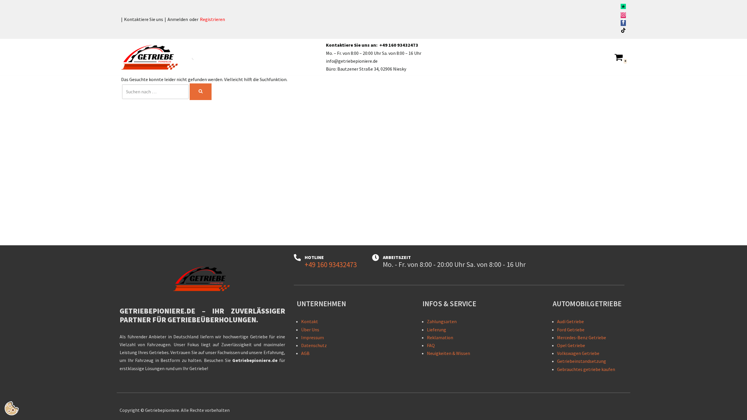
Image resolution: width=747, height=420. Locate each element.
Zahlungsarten (442, 321)
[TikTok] (623, 31)
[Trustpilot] (623, 7)
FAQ (431, 345)
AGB (305, 353)
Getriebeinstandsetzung (581, 361)
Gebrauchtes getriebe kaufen (586, 369)
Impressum (312, 337)
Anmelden (177, 19)
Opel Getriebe (571, 345)
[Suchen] (201, 91)
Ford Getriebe (570, 329)
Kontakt (309, 321)
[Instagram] (623, 15)
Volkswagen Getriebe (578, 353)
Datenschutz (314, 345)
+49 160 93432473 (398, 45)
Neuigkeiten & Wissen (448, 353)
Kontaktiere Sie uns (143, 19)
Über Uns (310, 329)
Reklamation (440, 337)
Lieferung (436, 329)
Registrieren (212, 19)
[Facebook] (623, 23)
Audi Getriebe (570, 321)
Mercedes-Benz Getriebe (581, 337)
